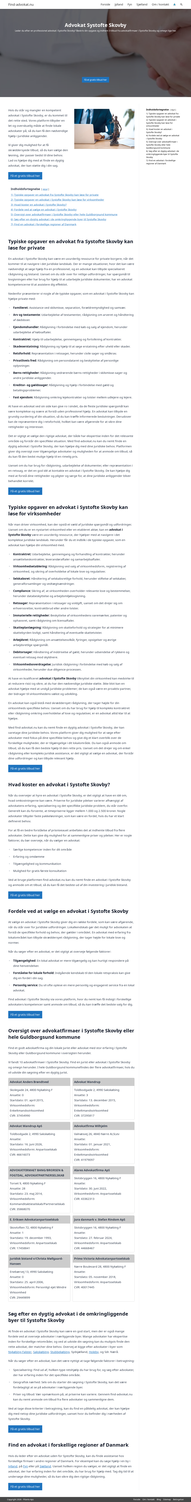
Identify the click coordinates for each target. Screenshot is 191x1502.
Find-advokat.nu (21, 4)
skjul (45, 189)
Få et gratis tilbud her (95, 79)
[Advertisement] (95, 54)
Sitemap (167, 1499)
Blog (159, 1499)
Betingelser (178, 1499)
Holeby (94, 1352)
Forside (105, 4)
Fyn (130, 4)
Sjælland (141, 4)
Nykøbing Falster (20, 1352)
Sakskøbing (41, 1352)
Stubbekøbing (60, 1352)
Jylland (119, 4)
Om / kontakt (160, 4)
